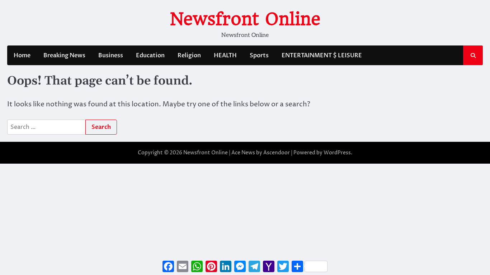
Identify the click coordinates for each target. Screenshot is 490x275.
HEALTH (225, 55)
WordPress (337, 152)
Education (150, 55)
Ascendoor (276, 152)
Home (22, 55)
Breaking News (64, 55)
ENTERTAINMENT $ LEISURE (322, 55)
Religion (189, 55)
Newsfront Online (245, 19)
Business (110, 55)
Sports (259, 55)
